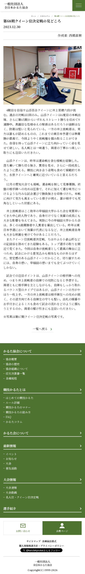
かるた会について (16, 433)
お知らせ (11, 459)
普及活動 (11, 468)
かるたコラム (45, 16)
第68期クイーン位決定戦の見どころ (67, 16)
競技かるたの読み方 (18, 412)
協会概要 (11, 359)
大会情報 (9, 479)
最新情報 (9, 446)
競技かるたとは (14, 389)
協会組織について (17, 369)
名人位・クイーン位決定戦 (22, 497)
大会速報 (11, 488)
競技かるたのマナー (18, 407)
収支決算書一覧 (15, 373)
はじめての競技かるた (19, 398)
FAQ (8, 417)
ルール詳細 (13, 402)
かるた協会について (17, 351)
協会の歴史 (13, 364)
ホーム (33, 16)
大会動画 (11, 492)
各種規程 (11, 378)
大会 (8, 463)
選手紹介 (9, 508)
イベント (11, 454)
